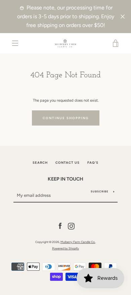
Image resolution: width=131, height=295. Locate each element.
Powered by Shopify (65, 248)
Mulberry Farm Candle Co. (77, 242)
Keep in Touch (65, 179)
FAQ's (92, 162)
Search (40, 162)
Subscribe (99, 191)
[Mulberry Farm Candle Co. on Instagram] (71, 225)
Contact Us (67, 162)
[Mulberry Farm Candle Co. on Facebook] (60, 225)
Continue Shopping (66, 118)
